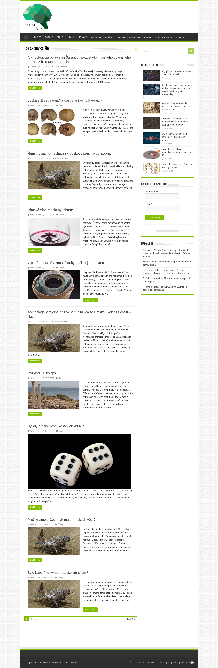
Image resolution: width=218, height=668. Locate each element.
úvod (26, 36)
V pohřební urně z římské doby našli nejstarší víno (66, 263)
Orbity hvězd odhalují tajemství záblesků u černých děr (176, 152)
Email (148, 204)
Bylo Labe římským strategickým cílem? (58, 572)
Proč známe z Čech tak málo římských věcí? (61, 519)
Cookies (74, 662)
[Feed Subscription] (136, 49)
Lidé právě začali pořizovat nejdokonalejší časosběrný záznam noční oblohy (175, 121)
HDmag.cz (165, 662)
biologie (122, 37)
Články (61, 105)
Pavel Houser (35, 105)
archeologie (135, 37)
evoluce (180, 37)
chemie (147, 37)
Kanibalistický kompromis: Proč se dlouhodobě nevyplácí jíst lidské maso (176, 106)
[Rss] (131, 662)
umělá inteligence (163, 37)
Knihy (61, 378)
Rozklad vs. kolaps (42, 373)
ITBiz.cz (140, 662)
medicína (109, 37)
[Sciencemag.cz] (37, 16)
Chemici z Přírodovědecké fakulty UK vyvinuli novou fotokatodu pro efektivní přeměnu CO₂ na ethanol (166, 253)
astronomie (96, 37)
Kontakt (64, 662)
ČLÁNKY (37, 37)
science (32, 67)
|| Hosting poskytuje (181, 662)
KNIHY (60, 37)
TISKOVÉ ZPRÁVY (77, 37)
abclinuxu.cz (152, 662)
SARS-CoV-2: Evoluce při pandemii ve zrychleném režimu (174, 137)
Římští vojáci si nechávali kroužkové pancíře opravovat (69, 153)
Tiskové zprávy (60, 67)
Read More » (35, 88)
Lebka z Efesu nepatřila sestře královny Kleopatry (65, 100)
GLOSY (49, 37)
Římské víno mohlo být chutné (51, 210)
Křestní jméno (151, 191)
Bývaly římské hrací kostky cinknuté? (56, 426)
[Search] (191, 51)
